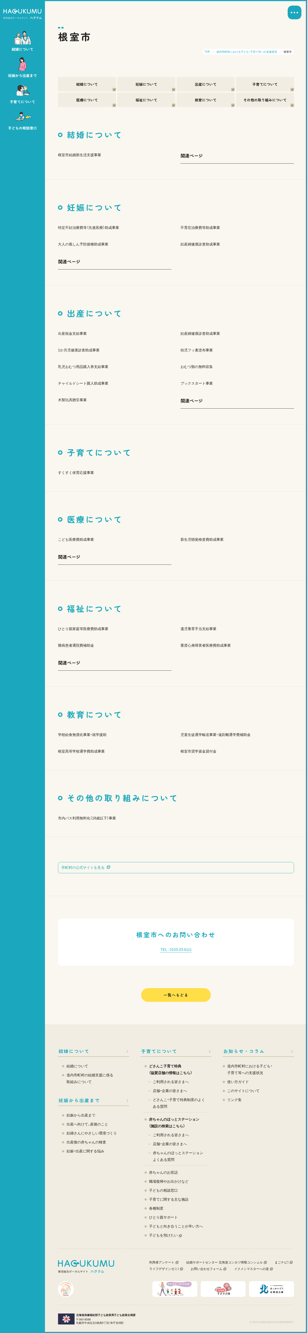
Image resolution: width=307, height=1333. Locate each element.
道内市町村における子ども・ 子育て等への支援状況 (249, 1069)
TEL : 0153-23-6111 (176, 950)
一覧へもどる (176, 995)
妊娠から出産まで (79, 1100)
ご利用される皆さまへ (171, 1082)
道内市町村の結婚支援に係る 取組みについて (90, 1078)
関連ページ (191, 155)
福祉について (146, 100)
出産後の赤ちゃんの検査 (86, 1142)
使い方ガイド (238, 1082)
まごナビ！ (282, 1262)
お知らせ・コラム (244, 1051)
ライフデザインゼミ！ (164, 1269)
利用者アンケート (161, 1262)
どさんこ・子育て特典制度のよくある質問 (179, 1103)
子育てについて (265, 84)
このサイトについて (243, 1091)
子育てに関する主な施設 (169, 1199)
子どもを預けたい (163, 1235)
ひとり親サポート (163, 1217)
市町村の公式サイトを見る (83, 867)
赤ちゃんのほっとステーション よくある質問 (178, 1156)
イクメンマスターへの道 (251, 1269)
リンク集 (234, 1100)
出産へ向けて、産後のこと (87, 1124)
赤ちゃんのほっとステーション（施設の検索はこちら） (174, 1122)
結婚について (87, 84)
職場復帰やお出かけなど (169, 1181)
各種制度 (156, 1208)
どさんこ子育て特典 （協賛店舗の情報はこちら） (170, 1069)
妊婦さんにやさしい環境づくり (92, 1133)
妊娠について (146, 84)
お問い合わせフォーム (206, 1269)
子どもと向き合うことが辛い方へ (176, 1226)
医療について (87, 100)
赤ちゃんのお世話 (163, 1172)
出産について (205, 84)
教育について (205, 100)
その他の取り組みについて (265, 100)
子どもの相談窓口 (163, 1190)
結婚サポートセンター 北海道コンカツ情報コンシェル (224, 1262)
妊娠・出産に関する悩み (85, 1151)
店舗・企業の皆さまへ (170, 1091)
